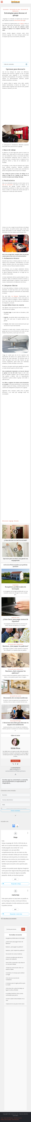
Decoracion (6, 9)
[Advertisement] (15, 49)
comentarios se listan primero (15, 771)
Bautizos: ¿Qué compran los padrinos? (15, 672)
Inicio (2, 1118)
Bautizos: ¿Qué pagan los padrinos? (15, 646)
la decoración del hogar (19, 20)
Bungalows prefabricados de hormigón (15, 588)
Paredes (17, 521)
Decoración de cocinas (15, 696)
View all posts (15, 761)
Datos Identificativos (8, 1118)
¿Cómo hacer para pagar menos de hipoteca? (15, 620)
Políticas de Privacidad (6, 1119)
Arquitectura (15, 585)
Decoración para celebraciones (15, 644)
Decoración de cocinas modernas (15, 698)
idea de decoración (7, 184)
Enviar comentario (15, 810)
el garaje (21, 23)
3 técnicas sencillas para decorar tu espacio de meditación (15, 724)
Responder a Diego (16, 883)
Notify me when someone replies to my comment (16, 808)
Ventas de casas (15, 617)
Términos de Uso (18, 1118)
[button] (17, 825)
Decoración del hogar (15, 720)
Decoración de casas (15, 9)
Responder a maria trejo (16, 914)
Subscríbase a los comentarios (9, 918)
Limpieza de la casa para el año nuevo (15, 1004)
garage (11, 521)
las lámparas (15, 296)
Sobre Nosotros (15, 1119)
